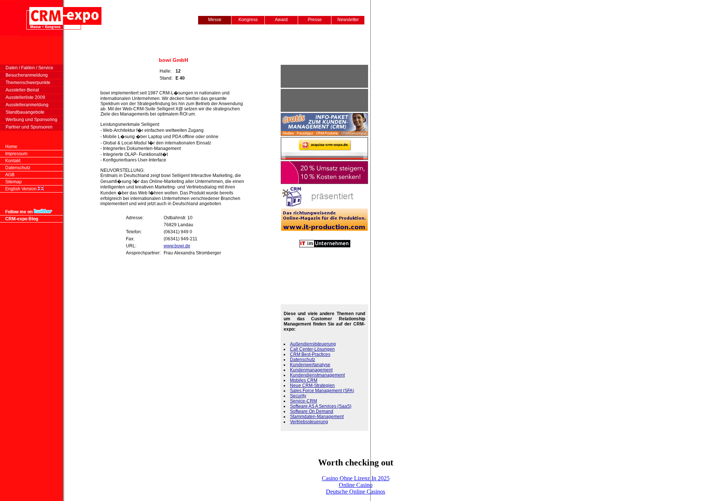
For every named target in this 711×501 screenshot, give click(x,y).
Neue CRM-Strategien (312, 385)
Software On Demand (311, 411)
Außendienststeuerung (313, 344)
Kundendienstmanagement (317, 375)
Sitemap (13, 181)
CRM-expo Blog (21, 218)
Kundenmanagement (311, 370)
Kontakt (12, 160)
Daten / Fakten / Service (26, 67)
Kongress (248, 19)
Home (11, 146)
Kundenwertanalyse (310, 364)
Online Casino (356, 485)
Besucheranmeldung (24, 75)
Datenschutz (17, 167)
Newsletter (348, 19)
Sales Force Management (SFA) (322, 390)
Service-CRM (303, 401)
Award (281, 19)
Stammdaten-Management (317, 416)
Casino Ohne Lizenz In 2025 (356, 478)
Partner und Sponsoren (26, 127)
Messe (214, 19)
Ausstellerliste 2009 (22, 97)
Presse (315, 19)
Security (298, 395)
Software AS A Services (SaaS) (320, 406)
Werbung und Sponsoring (28, 119)
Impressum (16, 153)
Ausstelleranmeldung (24, 104)
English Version (21, 188)
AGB (9, 174)
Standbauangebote (22, 112)
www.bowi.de (177, 245)
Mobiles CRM (303, 380)
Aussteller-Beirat (19, 90)
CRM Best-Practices (310, 354)
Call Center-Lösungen (312, 349)
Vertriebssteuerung (309, 421)
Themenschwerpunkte (25, 82)
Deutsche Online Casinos (355, 491)
